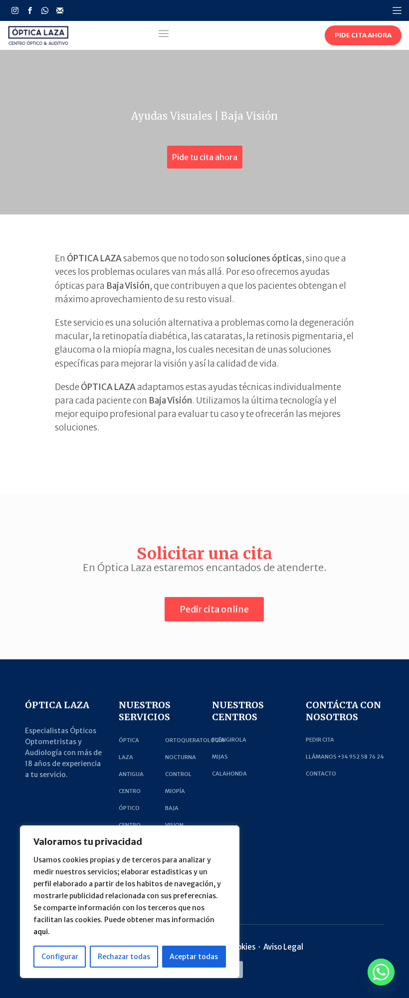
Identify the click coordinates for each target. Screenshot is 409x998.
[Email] (59, 10)
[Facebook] (29, 10)
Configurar (59, 956)
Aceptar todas (194, 956)
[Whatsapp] (44, 10)
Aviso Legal (283, 947)
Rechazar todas (124, 956)
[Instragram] (14, 10)
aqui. (41, 931)
